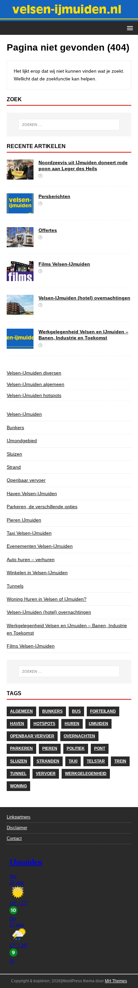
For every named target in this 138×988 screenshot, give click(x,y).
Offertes (48, 230)
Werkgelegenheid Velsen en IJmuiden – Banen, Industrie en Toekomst (67, 629)
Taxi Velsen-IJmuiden (29, 533)
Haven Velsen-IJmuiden (32, 493)
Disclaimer (17, 827)
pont (99, 748)
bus (76, 711)
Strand (14, 467)
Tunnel (18, 773)
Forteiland (103, 711)
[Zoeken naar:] (69, 124)
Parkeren (21, 748)
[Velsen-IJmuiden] (69, 17)
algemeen (21, 711)
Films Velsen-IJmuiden (64, 264)
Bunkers (15, 427)
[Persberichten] (20, 209)
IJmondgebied (22, 440)
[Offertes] (20, 243)
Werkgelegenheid (86, 773)
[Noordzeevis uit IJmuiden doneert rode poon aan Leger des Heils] (20, 176)
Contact (14, 838)
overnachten (79, 736)
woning (18, 786)
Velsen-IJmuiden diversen (34, 373)
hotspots (44, 723)
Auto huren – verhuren (31, 559)
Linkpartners (18, 816)
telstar (96, 761)
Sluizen (14, 454)
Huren (72, 723)
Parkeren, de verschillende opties (42, 506)
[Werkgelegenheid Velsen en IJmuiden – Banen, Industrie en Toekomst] (20, 345)
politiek (76, 748)
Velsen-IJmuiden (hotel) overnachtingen (84, 298)
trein (120, 761)
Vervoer (46, 773)
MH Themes (116, 981)
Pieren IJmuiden (24, 520)
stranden (48, 761)
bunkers (52, 711)
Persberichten (54, 196)
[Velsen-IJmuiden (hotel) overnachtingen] (20, 311)
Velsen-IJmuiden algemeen (35, 384)
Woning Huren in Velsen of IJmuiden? (46, 599)
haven (17, 723)
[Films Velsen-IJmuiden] (20, 277)
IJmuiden (98, 723)
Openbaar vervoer (26, 480)
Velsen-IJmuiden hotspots (34, 395)
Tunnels (15, 586)
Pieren (49, 748)
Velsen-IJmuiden (24, 414)
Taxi (73, 761)
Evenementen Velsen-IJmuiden (40, 546)
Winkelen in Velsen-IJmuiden (37, 572)
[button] (128, 27)
